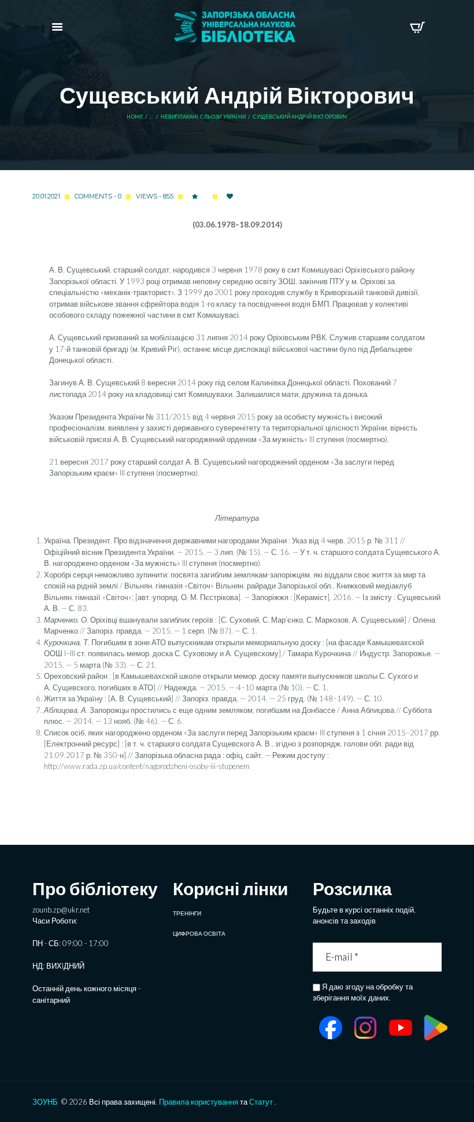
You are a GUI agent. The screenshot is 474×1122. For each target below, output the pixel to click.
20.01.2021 (46, 196)
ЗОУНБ (45, 1101)
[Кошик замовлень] (417, 27)
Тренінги (187, 913)
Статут (261, 1101)
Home (135, 117)
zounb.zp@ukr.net (61, 909)
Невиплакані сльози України (203, 117)
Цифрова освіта (199, 933)
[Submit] (434, 956)
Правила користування (198, 1101)
